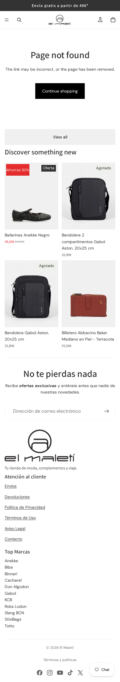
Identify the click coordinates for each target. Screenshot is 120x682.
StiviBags (13, 619)
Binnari (11, 573)
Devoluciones (17, 496)
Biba (9, 567)
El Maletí (67, 647)
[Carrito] (113, 19)
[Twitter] (80, 672)
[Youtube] (60, 672)
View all (60, 137)
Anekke (11, 560)
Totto (9, 625)
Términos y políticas (60, 660)
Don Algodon (17, 586)
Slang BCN (14, 612)
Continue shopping (60, 91)
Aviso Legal (15, 528)
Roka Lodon (16, 606)
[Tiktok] (70, 672)
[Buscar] (19, 19)
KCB (8, 599)
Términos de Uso (20, 517)
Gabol (10, 593)
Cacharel (13, 580)
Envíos (11, 486)
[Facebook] (39, 672)
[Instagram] (49, 672)
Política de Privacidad (25, 507)
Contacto (13, 539)
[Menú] (6, 19)
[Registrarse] (106, 411)
